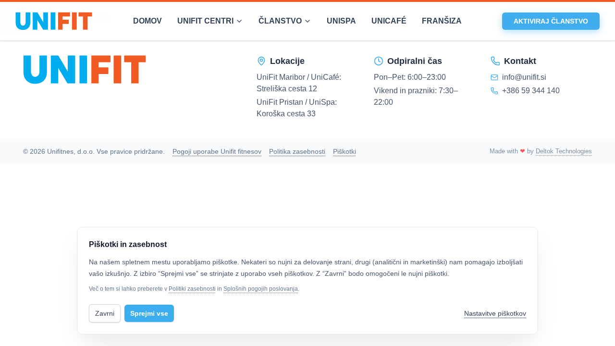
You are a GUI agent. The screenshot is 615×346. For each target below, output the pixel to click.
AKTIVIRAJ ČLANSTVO (551, 21)
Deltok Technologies (564, 151)
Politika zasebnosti (297, 151)
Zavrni (104, 313)
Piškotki (344, 151)
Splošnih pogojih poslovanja (260, 288)
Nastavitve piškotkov (495, 313)
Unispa (341, 21)
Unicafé (388, 21)
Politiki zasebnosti (192, 288)
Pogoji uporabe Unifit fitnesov (216, 151)
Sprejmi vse (149, 313)
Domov (147, 21)
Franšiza (442, 21)
